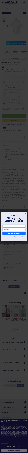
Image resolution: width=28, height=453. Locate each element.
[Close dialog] (26, 213)
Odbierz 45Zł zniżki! (14, 233)
